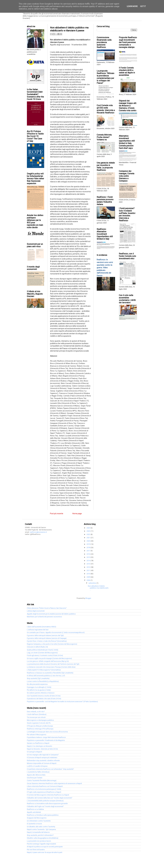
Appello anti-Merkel (34, 812)
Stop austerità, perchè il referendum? (40, 835)
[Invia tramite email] (51, 34)
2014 (89, 561)
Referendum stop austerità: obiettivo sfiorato (43, 760)
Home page (77, 513)
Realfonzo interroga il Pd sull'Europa (40, 729)
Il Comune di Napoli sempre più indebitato (42, 757)
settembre (92, 583)
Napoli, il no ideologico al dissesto (39, 746)
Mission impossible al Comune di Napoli (41, 763)
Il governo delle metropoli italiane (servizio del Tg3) (45, 635)
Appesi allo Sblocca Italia (36, 775)
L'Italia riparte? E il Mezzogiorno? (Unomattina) (44, 670)
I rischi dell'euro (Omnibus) (36, 714)
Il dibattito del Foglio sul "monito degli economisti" (45, 806)
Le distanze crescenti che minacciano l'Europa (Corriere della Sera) (51, 667)
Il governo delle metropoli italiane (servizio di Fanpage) (46, 638)
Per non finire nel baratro (36, 850)
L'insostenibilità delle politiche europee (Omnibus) (45, 801)
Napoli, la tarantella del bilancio (38, 832)
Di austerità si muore (34, 824)
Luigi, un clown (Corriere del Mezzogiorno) (42, 653)
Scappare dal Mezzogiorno (37, 818)
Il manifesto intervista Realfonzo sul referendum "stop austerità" (50, 769)
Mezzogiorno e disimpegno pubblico (40, 720)
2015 (89, 557)
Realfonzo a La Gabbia (35, 809)
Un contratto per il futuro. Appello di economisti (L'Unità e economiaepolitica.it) (56, 632)
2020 (89, 541)
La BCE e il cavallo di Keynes (37, 766)
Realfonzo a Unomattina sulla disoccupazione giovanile (47, 803)
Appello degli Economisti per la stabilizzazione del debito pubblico (51, 614)
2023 (89, 531)
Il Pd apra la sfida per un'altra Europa (40, 726)
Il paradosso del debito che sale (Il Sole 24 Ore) (44, 699)
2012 (89, 567)
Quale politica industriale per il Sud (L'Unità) (42, 650)
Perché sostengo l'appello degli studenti (41, 844)
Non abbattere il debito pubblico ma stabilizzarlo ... (98, 588)
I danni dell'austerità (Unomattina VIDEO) (41, 627)
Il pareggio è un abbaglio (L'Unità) (39, 687)
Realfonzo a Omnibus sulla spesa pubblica (42, 815)
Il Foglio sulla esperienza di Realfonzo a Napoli (44, 792)
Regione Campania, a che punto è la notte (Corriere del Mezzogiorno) (52, 644)
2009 (89, 577)
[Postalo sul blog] (53, 34)
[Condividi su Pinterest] (61, 34)
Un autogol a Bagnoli (34, 752)
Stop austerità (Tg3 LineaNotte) (38, 678)
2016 (89, 554)
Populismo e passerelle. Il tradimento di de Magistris (46, 740)
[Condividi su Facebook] (58, 34)
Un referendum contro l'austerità (38, 821)
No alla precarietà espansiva (37, 684)
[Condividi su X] (56, 34)
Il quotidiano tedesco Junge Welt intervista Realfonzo (46, 737)
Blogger (88, 598)
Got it (143, 6)
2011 (89, 570)
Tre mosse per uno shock (36, 717)
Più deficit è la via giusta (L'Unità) (39, 690)
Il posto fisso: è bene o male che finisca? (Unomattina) (47, 641)
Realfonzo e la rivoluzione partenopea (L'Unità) (44, 789)
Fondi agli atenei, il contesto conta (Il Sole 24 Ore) (45, 655)
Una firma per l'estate (34, 778)
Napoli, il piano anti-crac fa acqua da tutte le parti (44, 852)
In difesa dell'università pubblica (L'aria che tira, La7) (46, 676)
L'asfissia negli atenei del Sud (37, 630)
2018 (89, 547)
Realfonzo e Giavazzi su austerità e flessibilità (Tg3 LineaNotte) (50, 673)
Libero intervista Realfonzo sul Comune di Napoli (45, 786)
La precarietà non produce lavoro (39, 841)
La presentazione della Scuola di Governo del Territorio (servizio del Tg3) (53, 664)
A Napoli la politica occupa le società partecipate (45, 847)
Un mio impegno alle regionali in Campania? (43, 755)
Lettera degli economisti (36, 611)
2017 (89, 551)
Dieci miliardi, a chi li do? (36, 712)
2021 (89, 538)
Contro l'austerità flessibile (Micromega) (41, 780)
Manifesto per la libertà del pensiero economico (44, 617)
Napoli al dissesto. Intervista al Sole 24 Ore (42, 749)
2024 (89, 528)
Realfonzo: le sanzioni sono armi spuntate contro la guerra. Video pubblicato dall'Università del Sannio (105, 267)
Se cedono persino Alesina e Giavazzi (40, 693)
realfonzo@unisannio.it (38, 532)
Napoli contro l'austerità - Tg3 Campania (41, 829)
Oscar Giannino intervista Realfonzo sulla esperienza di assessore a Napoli (54, 783)
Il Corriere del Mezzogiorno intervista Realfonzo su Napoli (48, 795)
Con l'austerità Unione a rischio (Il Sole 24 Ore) (43, 696)
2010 (89, 574)
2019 (89, 544)
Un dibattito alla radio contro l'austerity (41, 827)
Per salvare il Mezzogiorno (36, 734)
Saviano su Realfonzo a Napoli (38, 743)
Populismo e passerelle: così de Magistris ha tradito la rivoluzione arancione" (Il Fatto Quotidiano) (62, 702)
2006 (89, 580)
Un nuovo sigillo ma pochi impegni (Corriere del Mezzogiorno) (49, 658)
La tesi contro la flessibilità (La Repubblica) (43, 681)
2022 (89, 534)
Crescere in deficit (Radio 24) (37, 647)
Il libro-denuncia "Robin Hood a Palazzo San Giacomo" (47, 608)
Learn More (132, 6)
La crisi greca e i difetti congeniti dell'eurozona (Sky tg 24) (48, 661)
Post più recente (56, 513)
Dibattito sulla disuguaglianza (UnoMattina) (42, 838)
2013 (89, 564)
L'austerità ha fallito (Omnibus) (38, 772)
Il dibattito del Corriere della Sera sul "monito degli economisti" (49, 798)
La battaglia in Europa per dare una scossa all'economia (47, 732)
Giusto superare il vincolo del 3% (39, 723)
